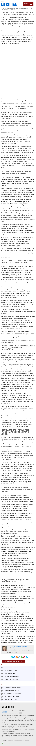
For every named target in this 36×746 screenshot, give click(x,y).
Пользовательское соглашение (21, 740)
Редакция (4, 740)
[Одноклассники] (17, 657)
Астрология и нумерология (9, 8)
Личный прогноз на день (10, 670)
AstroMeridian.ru (14, 710)
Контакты (10, 740)
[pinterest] (6, 708)
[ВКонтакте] (14, 657)
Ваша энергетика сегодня (11, 667)
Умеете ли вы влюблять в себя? (12, 687)
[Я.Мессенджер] (12, 657)
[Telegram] (19, 657)
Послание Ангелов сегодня (11, 676)
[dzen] (12, 708)
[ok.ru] (9, 708)
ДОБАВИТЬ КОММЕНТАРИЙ (14, 661)
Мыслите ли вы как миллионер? (12, 693)
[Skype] (27, 657)
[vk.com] (2, 708)
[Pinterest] (24, 657)
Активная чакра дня (9, 673)
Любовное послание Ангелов (11, 679)
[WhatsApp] (22, 657)
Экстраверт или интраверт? (11, 696)
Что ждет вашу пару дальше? (12, 690)
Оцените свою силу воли (10, 699)
